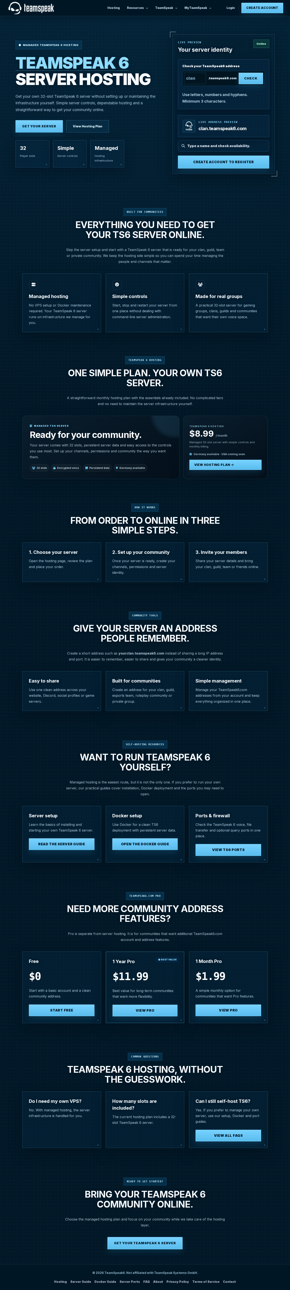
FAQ (146, 1281)
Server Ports (130, 1281)
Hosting (113, 8)
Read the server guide (61, 844)
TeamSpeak (164, 8)
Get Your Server (39, 126)
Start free (61, 1010)
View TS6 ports (228, 850)
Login (231, 8)
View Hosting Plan (87, 126)
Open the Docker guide (145, 844)
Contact (229, 1281)
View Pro (145, 1010)
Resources (135, 8)
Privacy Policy (177, 1281)
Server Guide (80, 1281)
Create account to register (223, 162)
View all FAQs (228, 1135)
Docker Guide (105, 1281)
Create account (262, 8)
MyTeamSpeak (195, 8)
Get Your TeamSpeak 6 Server (145, 1243)
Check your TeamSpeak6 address (211, 66)
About (158, 1281)
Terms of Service (206, 1281)
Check (250, 78)
